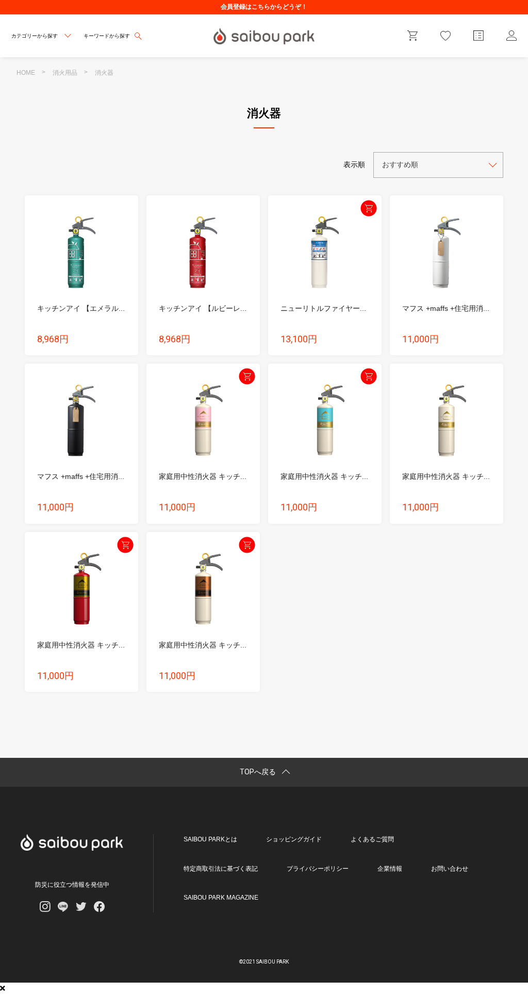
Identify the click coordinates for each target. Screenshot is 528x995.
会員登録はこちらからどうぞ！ (264, 6)
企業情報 (389, 868)
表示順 (354, 164)
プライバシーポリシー (318, 868)
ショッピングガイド (294, 839)
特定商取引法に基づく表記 (221, 868)
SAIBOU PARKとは (210, 839)
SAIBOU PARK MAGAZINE (221, 897)
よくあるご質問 (372, 839)
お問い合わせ (449, 868)
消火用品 (65, 72)
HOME (25, 72)
